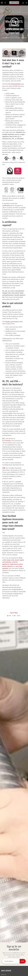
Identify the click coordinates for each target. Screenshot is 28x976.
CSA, (3, 468)
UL (3, 392)
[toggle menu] (1, 3)
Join (22, 961)
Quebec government (12, 321)
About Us (3, 974)
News (16, 36)
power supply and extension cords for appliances (13, 562)
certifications (6, 205)
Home (12, 36)
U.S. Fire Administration (13, 84)
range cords (10, 560)
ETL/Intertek (6, 440)
